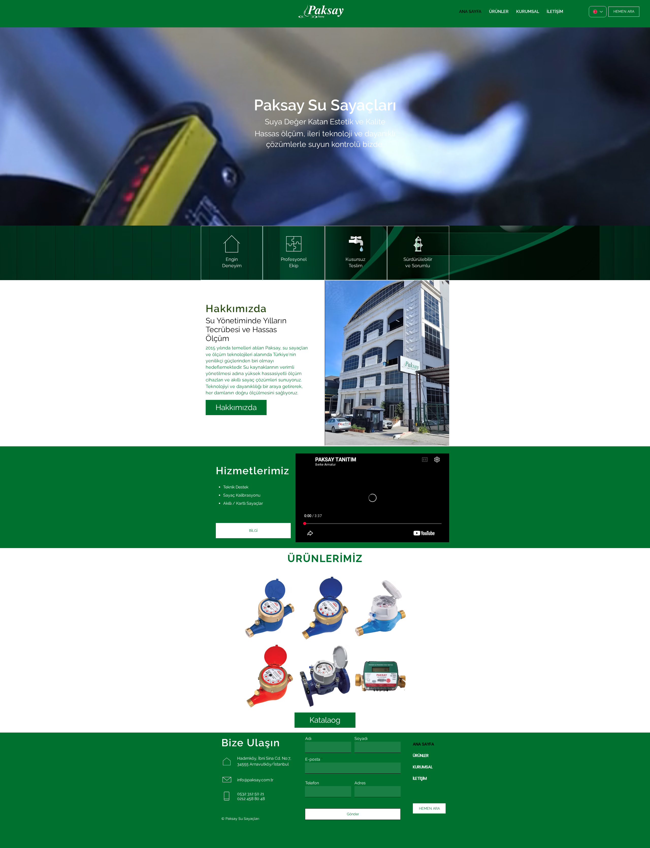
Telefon (312, 783)
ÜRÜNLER (421, 755)
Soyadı (360, 739)
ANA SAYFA (423, 744)
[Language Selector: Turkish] (598, 11)
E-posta (312, 759)
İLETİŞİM (420, 778)
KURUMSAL (422, 767)
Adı (308, 739)
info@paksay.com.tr (255, 779)
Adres (360, 783)
